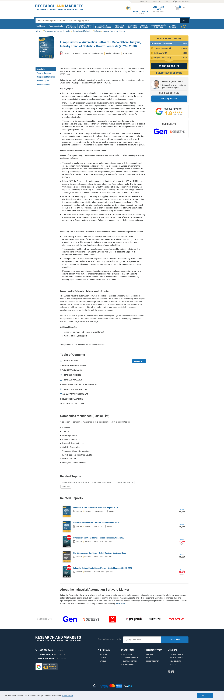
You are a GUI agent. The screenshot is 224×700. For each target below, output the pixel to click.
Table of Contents (44, 73)
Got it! (205, 696)
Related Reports (43, 85)
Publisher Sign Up (177, 654)
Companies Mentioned (46, 77)
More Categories (173, 26)
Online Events (175, 661)
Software (66, 487)
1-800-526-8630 (140, 11)
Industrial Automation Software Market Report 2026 (95, 507)
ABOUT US (143, 1)
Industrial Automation (123, 482)
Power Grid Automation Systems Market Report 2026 (96, 523)
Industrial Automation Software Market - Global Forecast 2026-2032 (102, 568)
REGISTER (175, 640)
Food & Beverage (144, 26)
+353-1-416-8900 (159, 8)
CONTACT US (156, 1)
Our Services (184, 26)
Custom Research (130, 661)
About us (103, 654)
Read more (120, 603)
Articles (173, 664)
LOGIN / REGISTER (182, 1)
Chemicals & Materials (71, 26)
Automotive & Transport (119, 26)
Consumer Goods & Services (158, 26)
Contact (149, 654)
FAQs (148, 657)
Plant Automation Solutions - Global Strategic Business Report (100, 553)
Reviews (103, 661)
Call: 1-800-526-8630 (169, 93)
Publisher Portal (176, 657)
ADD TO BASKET (169, 66)
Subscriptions (128, 664)
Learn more (67, 695)
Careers (103, 657)
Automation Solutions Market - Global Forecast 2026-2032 (98, 538)
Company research (130, 657)
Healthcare (40, 26)
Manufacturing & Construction (85, 26)
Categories (127, 654)
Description (41, 69)
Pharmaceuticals (55, 26)
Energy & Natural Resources (103, 26)
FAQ (167, 1)
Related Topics (43, 81)
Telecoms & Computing (132, 26)
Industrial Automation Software (75, 482)
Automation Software (101, 482)
